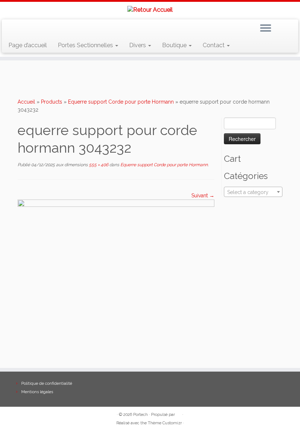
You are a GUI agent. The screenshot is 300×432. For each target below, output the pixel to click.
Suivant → (202, 195)
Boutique (175, 45)
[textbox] (253, 192)
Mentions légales (37, 392)
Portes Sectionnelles (86, 45)
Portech (140, 414)
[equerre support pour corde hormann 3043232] (116, 271)
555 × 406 (98, 164)
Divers (138, 45)
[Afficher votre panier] (288, 26)
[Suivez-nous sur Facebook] (35, 29)
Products (51, 102)
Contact (214, 45)
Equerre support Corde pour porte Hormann (121, 102)
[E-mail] (24, 29)
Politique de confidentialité (46, 383)
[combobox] (253, 192)
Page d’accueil (27, 45)
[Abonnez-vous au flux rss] (13, 29)
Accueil (26, 102)
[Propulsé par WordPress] (178, 413)
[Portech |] (150, 9)
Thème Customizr (165, 423)
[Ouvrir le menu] (265, 28)
